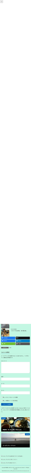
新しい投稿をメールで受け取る (10, 400)
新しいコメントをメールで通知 (10, 397)
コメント (4, 361)
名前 (2, 376)
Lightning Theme (15, 470)
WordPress (8, 470)
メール (2, 383)
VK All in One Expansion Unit (24, 470)
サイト (2, 390)
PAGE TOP (28, 457)
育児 (10, 347)
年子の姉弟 (13, 329)
